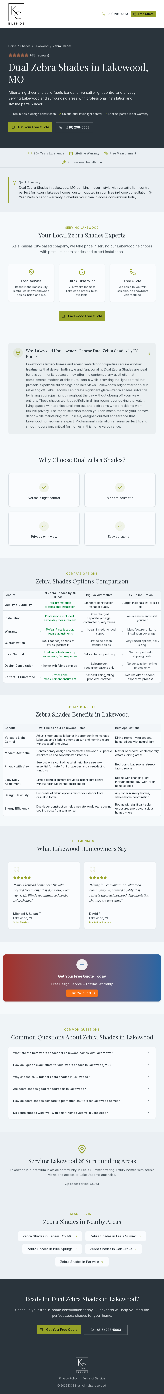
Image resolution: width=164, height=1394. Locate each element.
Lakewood (42, 46)
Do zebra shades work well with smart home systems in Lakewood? (60, 1112)
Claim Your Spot (79, 993)
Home (12, 46)
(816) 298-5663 (77, 127)
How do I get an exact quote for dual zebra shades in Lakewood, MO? (62, 1065)
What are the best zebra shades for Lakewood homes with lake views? (63, 1053)
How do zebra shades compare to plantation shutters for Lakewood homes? (66, 1100)
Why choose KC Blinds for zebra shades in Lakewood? (51, 1077)
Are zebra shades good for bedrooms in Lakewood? (49, 1088)
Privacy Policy (68, 1378)
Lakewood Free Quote (85, 316)
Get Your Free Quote (33, 127)
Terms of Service (93, 1378)
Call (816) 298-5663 (105, 1330)
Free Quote (146, 14)
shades (25, 46)
